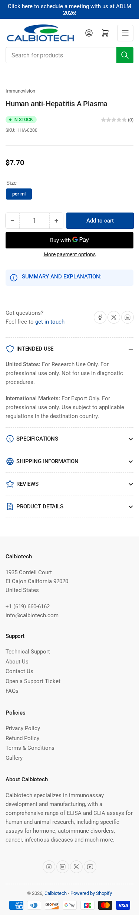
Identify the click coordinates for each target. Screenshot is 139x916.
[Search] (125, 55)
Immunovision (20, 91)
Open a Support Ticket (33, 681)
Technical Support (28, 651)
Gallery (14, 758)
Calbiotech (55, 893)
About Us (17, 661)
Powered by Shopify (91, 893)
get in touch (49, 321)
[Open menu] (125, 33)
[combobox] (69, 55)
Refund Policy (22, 738)
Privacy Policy (23, 728)
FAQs (12, 691)
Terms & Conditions (30, 748)
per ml (19, 194)
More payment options (70, 254)
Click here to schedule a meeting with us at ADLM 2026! (69, 9)
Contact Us (19, 671)
